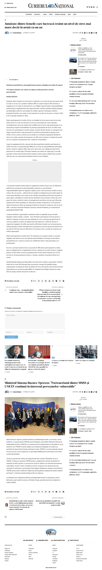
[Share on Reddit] (49, 280)
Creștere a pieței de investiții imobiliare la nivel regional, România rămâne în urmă (81, 94)
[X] (89, 7)
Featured (86, 72)
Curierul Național (17, 32)
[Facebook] (87, 7)
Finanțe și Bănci (82, 54)
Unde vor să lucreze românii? (85, 360)
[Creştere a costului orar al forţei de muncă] (63, 352)
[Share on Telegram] (52, 280)
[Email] (92, 33)
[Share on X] (82, 33)
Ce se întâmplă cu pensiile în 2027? (86, 70)
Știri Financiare (75, 78)
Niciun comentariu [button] (58, 517)
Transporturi (82, 66)
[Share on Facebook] (80, 33)
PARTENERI (79, 545)
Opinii (90, 72)
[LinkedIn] (92, 7)
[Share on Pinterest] (85, 33)
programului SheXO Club (14, 210)
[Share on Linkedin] (89, 33)
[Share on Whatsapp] (87, 33)
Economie (81, 72)
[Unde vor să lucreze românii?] (86, 352)
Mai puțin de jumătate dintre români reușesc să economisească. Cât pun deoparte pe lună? (82, 84)
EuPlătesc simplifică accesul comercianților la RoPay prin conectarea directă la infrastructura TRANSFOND (87, 50)
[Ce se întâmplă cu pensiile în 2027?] (73, 72)
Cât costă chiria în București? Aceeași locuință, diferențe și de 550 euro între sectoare (82, 103)
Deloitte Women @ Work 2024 (21, 262)
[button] (14, 3)
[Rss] (94, 7)
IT (5, 357)
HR (5, 20)
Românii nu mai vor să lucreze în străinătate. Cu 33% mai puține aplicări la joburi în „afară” (83, 113)
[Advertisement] (35, 171)
